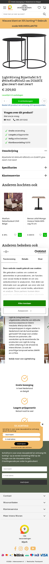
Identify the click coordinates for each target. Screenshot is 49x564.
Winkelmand (44, 7)
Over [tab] (40, 259)
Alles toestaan (24, 303)
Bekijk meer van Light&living (22, 359)
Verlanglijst (39, 7)
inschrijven (24, 482)
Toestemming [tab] (9, 259)
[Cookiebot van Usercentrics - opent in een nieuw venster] (35, 251)
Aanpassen (23, 311)
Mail (9, 120)
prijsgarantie (18, 135)
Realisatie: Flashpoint (35, 561)
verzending (16, 131)
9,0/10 (19, 142)
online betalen (18, 138)
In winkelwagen (25, 101)
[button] (3, 212)
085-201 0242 (22, 120)
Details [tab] (25, 259)
